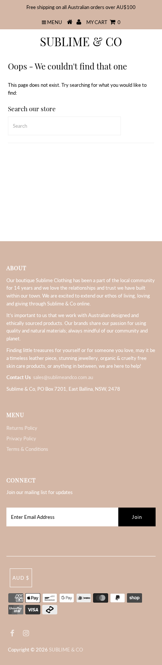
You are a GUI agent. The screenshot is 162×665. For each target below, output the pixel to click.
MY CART (103, 22)
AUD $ (20, 578)
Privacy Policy (21, 438)
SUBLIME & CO (81, 41)
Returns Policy (21, 428)
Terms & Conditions (27, 449)
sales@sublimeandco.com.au (63, 377)
